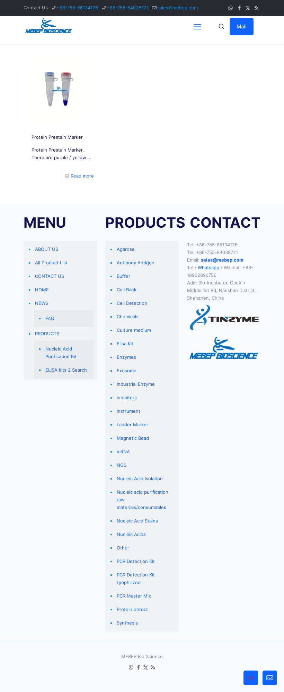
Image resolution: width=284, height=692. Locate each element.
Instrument (128, 411)
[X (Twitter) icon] (247, 7)
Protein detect (132, 609)
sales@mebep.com (177, 7)
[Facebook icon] (239, 7)
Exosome (126, 370)
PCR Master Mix (134, 596)
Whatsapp (208, 267)
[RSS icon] (256, 7)
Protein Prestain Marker (57, 137)
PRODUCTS (47, 333)
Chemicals (128, 316)
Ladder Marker (132, 424)
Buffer (123, 276)
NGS (121, 465)
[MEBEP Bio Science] (48, 26)
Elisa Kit (125, 343)
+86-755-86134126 (77, 7)
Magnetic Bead (133, 438)
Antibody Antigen (135, 262)
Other (123, 547)
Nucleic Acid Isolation (140, 478)
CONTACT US (49, 276)
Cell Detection (132, 303)
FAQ (49, 318)
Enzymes (126, 357)
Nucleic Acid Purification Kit (61, 352)
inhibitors (127, 397)
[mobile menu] (197, 27)
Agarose (126, 249)
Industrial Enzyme (136, 384)
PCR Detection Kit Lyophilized (136, 578)
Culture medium (134, 330)
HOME (42, 289)
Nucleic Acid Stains (137, 520)
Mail (242, 26)
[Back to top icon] (250, 678)
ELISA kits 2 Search (66, 370)
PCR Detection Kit (136, 561)
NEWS (41, 303)
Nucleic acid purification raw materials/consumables (142, 499)
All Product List (51, 262)
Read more (82, 176)
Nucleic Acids (131, 534)
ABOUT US (46, 249)
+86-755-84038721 (128, 7)
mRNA (123, 451)
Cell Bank (126, 289)
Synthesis (127, 623)
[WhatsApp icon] (230, 7)
